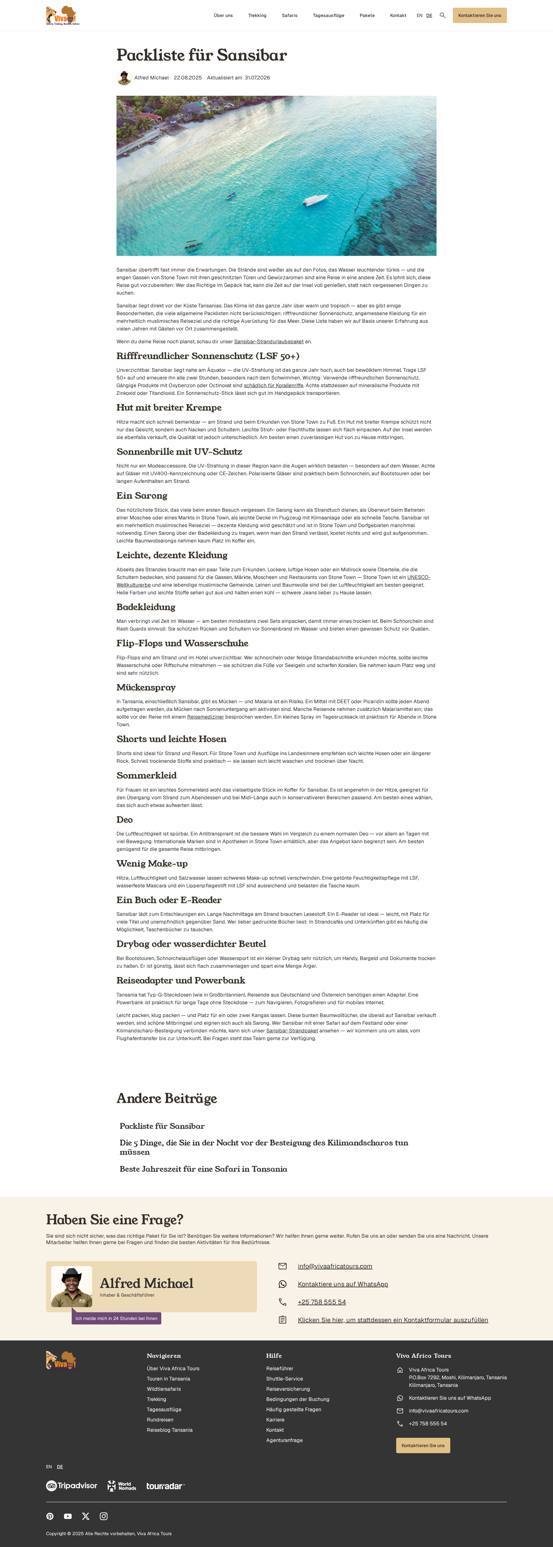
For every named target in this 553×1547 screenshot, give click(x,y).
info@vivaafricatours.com (439, 1410)
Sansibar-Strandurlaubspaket (269, 341)
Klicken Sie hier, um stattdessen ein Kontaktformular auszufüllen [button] (393, 1320)
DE (429, 15)
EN (419, 15)
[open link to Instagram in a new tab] (104, 1516)
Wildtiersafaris (164, 1389)
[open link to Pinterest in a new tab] (50, 1516)
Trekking (257, 15)
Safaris (290, 15)
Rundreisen (160, 1419)
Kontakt (398, 15)
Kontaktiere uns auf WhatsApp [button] (343, 1284)
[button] (442, 15)
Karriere (275, 1419)
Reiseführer (279, 1368)
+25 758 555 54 (428, 1423)
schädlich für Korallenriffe (273, 385)
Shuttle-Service (284, 1378)
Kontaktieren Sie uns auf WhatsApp (450, 1398)
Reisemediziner (205, 716)
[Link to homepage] (63, 1361)
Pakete (367, 15)
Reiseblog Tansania (170, 1430)
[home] (63, 15)
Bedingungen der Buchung (298, 1399)
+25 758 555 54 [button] (322, 1302)
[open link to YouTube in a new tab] (68, 1516)
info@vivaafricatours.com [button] (335, 1266)
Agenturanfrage (284, 1440)
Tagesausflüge (328, 15)
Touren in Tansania (168, 1378)
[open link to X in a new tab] (86, 1516)
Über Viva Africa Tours (173, 1368)
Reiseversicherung (288, 1389)
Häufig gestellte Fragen (293, 1409)
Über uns (223, 15)
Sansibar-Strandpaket (292, 1030)
